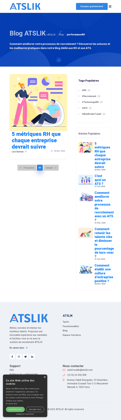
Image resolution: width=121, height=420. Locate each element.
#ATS (85, 108)
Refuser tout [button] (35, 409)
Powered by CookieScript (25, 414)
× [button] (45, 377)
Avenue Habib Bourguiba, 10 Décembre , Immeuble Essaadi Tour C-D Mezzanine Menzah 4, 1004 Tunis (87, 383)
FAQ (12, 370)
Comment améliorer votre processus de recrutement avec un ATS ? (104, 206)
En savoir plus (17, 347)
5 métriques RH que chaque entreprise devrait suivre (36, 140)
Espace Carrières (72, 335)
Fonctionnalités (71, 326)
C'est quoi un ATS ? (100, 180)
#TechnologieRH (90, 102)
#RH (84, 90)
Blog (61, 34)
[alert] (25, 396)
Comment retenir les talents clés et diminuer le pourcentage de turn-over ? (104, 242)
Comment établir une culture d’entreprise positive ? (104, 273)
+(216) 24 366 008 (76, 375)
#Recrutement (89, 96)
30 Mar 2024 (59, 151)
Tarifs (66, 322)
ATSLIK (51, 34)
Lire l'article (17, 152)
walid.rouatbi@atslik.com (80, 369)
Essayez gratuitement (92, 6)
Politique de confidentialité (24, 374)
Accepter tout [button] (15, 409)
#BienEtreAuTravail (91, 114)
